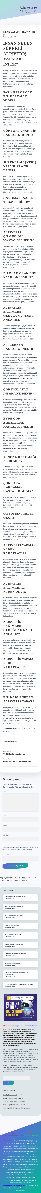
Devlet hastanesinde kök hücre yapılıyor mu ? (19, 984)
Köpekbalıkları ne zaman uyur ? (14, 944)
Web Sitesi (6, 835)
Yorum (4, 792)
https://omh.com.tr (28, 878)
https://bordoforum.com (10, 878)
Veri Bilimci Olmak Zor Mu (14, 754)
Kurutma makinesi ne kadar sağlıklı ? (16, 953)
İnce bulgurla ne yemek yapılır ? (14, 915)
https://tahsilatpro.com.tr (10, 880)
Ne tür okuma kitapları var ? (13, 934)
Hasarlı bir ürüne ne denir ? (13, 963)
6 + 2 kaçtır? (7, 854)
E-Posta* (5, 825)
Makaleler (12, 741)
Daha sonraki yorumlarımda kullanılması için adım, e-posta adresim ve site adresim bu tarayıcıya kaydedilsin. (20, 848)
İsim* (4, 816)
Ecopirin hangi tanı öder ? (12, 925)
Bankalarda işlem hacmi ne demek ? (16, 896)
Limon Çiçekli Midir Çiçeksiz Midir (13, 1108)
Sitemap (24, 880)
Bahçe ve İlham (28, 8)
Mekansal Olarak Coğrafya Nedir (17, 761)
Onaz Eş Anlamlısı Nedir (10, 1095)
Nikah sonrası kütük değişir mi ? (14, 906)
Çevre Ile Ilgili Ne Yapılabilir (11, 1101)
